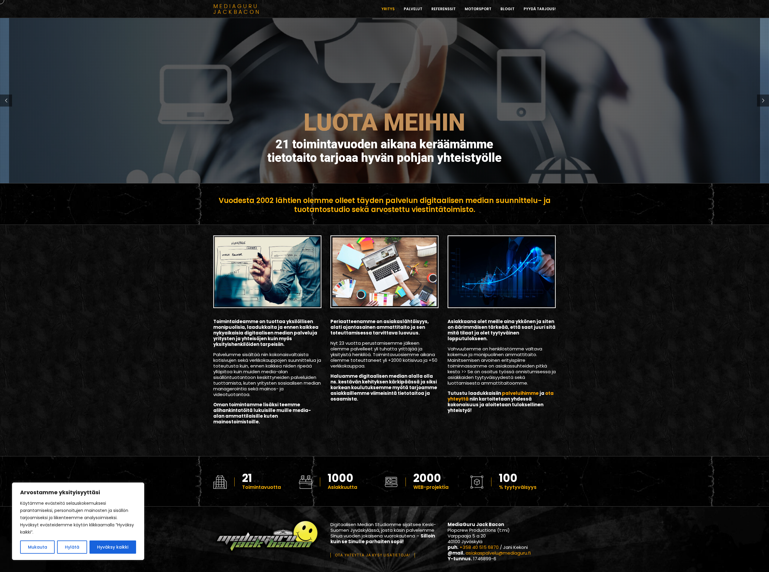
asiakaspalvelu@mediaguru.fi (498, 553)
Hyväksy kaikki (112, 547)
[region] (78, 521)
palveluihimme (520, 393)
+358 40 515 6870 (479, 547)
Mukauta (37, 547)
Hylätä (72, 547)
